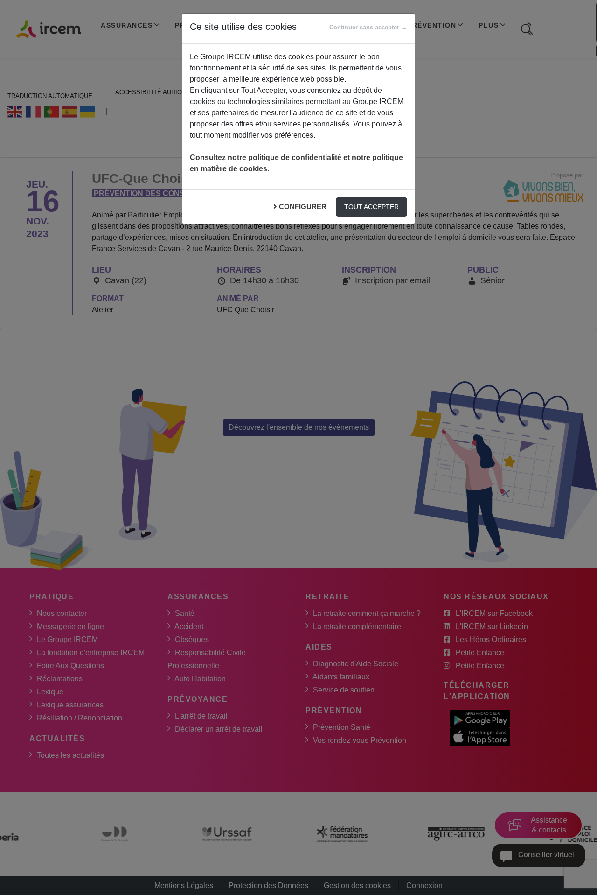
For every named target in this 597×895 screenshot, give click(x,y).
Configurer (302, 206)
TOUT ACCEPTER (371, 206)
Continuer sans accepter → (368, 27)
